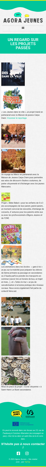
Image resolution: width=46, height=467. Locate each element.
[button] (23, 28)
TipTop (27, 462)
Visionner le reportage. (17, 118)
